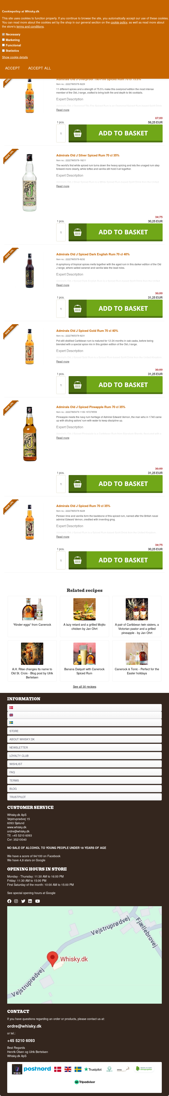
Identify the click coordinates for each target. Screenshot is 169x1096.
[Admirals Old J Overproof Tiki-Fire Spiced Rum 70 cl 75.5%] (29, 112)
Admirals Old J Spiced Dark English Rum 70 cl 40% (93, 254)
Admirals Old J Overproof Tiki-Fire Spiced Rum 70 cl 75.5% (98, 79)
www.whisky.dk (16, 827)
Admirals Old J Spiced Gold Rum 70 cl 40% (87, 330)
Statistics (12, 50)
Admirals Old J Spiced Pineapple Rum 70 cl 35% (90, 407)
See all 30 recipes (84, 686)
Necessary (13, 34)
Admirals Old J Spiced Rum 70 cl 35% (83, 505)
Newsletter (18, 747)
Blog (13, 789)
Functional (13, 45)
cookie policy (119, 22)
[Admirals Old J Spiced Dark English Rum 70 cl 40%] (29, 287)
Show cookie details (15, 57)
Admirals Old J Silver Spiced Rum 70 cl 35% (87, 155)
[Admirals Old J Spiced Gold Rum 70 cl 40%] (29, 363)
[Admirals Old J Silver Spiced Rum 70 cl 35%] (29, 211)
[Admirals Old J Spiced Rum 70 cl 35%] (29, 538)
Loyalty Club (19, 756)
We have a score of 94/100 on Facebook (33, 856)
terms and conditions (30, 26)
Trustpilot (17, 797)
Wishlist (15, 764)
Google (50, 893)
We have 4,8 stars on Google (26, 860)
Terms (14, 780)
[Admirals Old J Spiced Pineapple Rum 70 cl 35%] (29, 462)
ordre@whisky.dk (18, 831)
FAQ (12, 772)
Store (14, 731)
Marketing (13, 40)
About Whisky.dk (22, 739)
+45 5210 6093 (21, 1040)
